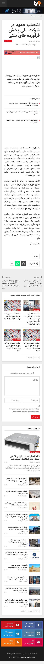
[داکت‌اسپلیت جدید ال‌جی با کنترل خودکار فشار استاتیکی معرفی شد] (22, 443)
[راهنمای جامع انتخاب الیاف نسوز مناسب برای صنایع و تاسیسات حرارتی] (34, 481)
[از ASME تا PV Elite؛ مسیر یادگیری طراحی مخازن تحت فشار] (34, 506)
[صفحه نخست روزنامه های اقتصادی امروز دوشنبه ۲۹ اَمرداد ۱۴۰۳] (31, 335)
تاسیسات (36, 310)
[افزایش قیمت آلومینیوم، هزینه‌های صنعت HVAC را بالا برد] (34, 591)
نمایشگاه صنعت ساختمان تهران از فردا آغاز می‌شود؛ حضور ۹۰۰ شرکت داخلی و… (16, 516)
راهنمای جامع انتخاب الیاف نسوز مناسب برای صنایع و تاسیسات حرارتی (17, 480)
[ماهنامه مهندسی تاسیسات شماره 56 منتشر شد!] (34, 494)
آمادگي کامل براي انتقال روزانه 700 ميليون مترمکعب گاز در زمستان (33, 283)
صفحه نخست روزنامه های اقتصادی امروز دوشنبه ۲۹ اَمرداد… (22, 121)
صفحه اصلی (8, 41)
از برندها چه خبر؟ (34, 452)
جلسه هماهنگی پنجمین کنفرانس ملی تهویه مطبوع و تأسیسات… (23, 104)
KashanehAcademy (28, 657)
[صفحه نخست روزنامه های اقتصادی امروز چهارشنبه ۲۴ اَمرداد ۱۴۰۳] (12, 335)
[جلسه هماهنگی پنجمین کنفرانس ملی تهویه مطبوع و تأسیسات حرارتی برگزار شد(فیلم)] (31, 305)
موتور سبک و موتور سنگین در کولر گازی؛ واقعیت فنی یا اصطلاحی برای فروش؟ (16, 602)
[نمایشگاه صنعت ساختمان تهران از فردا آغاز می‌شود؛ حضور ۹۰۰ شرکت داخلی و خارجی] (34, 517)
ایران (18, 310)
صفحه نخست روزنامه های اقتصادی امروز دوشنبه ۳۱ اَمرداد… (22, 113)
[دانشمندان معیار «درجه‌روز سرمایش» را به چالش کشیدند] (34, 568)
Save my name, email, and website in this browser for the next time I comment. (24, 410)
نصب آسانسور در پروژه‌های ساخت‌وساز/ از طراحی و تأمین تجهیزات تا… (18, 542)
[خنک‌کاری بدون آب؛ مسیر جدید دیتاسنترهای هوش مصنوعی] (34, 580)
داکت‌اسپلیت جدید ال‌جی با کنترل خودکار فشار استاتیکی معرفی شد (25, 458)
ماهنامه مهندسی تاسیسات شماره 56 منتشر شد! (17, 492)
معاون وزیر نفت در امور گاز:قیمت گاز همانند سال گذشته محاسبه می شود (10, 284)
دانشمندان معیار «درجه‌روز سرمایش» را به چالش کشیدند (18, 566)
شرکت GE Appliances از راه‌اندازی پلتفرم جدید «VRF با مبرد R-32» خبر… (16, 554)
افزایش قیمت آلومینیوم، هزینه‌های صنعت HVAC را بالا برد (16, 589)
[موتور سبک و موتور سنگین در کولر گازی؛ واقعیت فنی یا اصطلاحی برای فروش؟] (34, 603)
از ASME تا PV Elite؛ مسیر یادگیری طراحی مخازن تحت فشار (16, 504)
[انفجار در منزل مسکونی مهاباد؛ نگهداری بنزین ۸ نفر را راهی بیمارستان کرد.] (34, 530)
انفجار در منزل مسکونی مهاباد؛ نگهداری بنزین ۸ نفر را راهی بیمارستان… (18, 529)
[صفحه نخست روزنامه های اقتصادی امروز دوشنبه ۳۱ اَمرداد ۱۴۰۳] (12, 305)
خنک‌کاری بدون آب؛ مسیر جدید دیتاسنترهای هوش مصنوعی (17, 578)
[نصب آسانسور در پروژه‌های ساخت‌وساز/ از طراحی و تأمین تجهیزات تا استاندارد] (34, 543)
